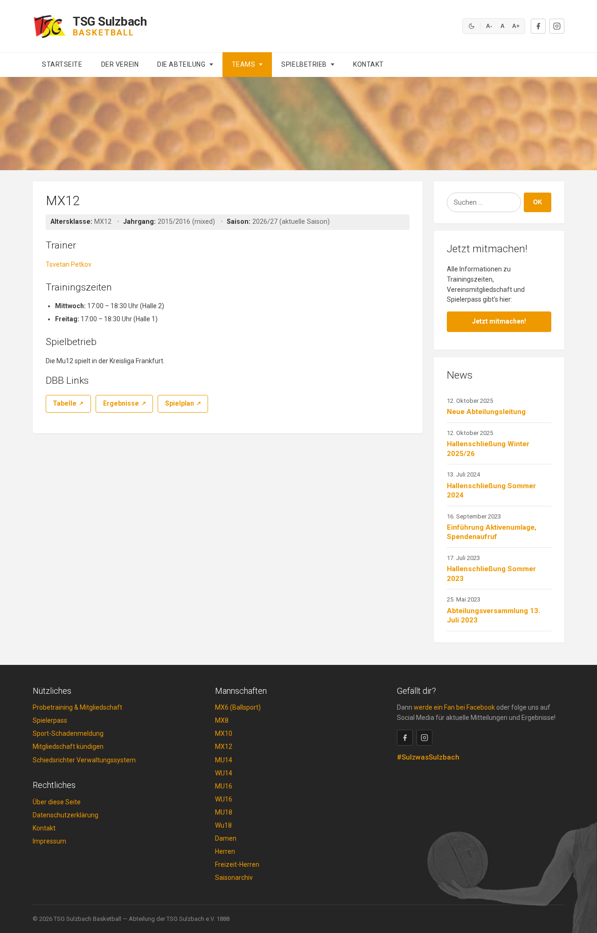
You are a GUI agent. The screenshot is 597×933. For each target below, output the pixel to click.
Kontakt (368, 64)
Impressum (49, 841)
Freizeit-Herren (237, 864)
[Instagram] (556, 26)
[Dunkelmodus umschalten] (471, 26)
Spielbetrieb (304, 64)
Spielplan (179, 403)
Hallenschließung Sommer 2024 (491, 491)
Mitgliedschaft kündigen (68, 746)
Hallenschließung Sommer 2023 (491, 574)
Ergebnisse (121, 403)
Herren (225, 851)
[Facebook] (538, 26)
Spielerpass (50, 720)
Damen (225, 838)
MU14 (223, 760)
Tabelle (64, 403)
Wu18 (223, 825)
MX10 (223, 733)
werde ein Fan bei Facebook (454, 707)
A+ (516, 26)
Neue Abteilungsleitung (486, 412)
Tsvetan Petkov (68, 264)
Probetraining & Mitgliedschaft (77, 707)
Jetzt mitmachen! (499, 321)
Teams (244, 64)
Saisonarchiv (234, 877)
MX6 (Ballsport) (238, 707)
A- (489, 26)
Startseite (62, 64)
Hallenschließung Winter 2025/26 (488, 449)
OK (537, 202)
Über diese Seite (57, 802)
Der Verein (120, 64)
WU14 (223, 773)
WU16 (223, 799)
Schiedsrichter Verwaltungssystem (84, 760)
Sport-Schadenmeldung (68, 733)
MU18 (223, 812)
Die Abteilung (181, 64)
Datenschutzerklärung (65, 815)
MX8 (222, 720)
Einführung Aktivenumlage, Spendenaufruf (491, 532)
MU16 (223, 786)
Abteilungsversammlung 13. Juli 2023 (493, 616)
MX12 (223, 746)
